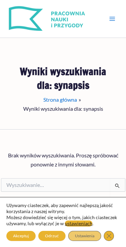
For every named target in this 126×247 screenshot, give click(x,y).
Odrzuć (52, 235)
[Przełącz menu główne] (112, 19)
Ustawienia (84, 235)
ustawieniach (78, 223)
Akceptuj (21, 235)
